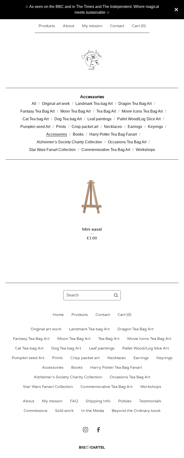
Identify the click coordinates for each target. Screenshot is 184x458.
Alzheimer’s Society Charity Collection (69, 142)
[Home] (92, 60)
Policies (125, 401)
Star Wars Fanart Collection (52, 150)
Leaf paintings (99, 119)
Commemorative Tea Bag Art (105, 150)
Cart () (139, 26)
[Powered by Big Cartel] (92, 447)
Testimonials (150, 401)
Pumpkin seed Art (35, 127)
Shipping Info (98, 401)
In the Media (92, 410)
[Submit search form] (116, 295)
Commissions (35, 410)
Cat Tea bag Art (36, 119)
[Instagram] (85, 429)
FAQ (74, 401)
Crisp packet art (85, 127)
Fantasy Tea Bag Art (37, 111)
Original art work (56, 104)
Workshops (145, 150)
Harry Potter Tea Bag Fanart (113, 134)
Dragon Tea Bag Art (135, 104)
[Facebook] (98, 429)
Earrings (135, 127)
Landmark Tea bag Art (94, 104)
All (34, 104)
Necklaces (113, 127)
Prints (61, 127)
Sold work (64, 410)
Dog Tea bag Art (68, 119)
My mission (92, 26)
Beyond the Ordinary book (136, 410)
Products (47, 26)
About (68, 26)
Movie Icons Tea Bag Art (142, 111)
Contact (117, 26)
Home (58, 314)
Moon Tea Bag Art (75, 111)
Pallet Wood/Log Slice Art (139, 119)
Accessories (56, 134)
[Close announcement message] (176, 9)
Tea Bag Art (106, 111)
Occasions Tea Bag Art (127, 142)
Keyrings (155, 127)
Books (78, 134)
